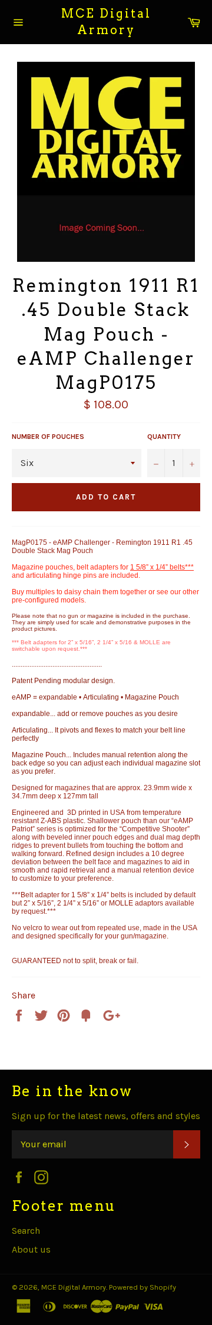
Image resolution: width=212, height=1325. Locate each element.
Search (26, 1230)
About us (31, 1249)
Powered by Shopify (142, 1287)
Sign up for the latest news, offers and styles (106, 1115)
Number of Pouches (48, 436)
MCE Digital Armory (106, 21)
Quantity (164, 436)
